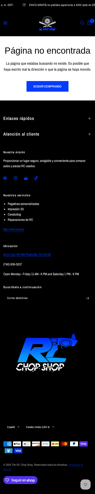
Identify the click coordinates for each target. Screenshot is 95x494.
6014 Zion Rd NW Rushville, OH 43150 (27, 254)
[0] (89, 23)
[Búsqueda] (82, 23)
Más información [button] (13, 229)
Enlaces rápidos (18, 118)
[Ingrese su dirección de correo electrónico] (87, 298)
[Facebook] (8, 178)
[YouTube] (29, 179)
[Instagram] (18, 178)
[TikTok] (39, 178)
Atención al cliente (21, 134)
